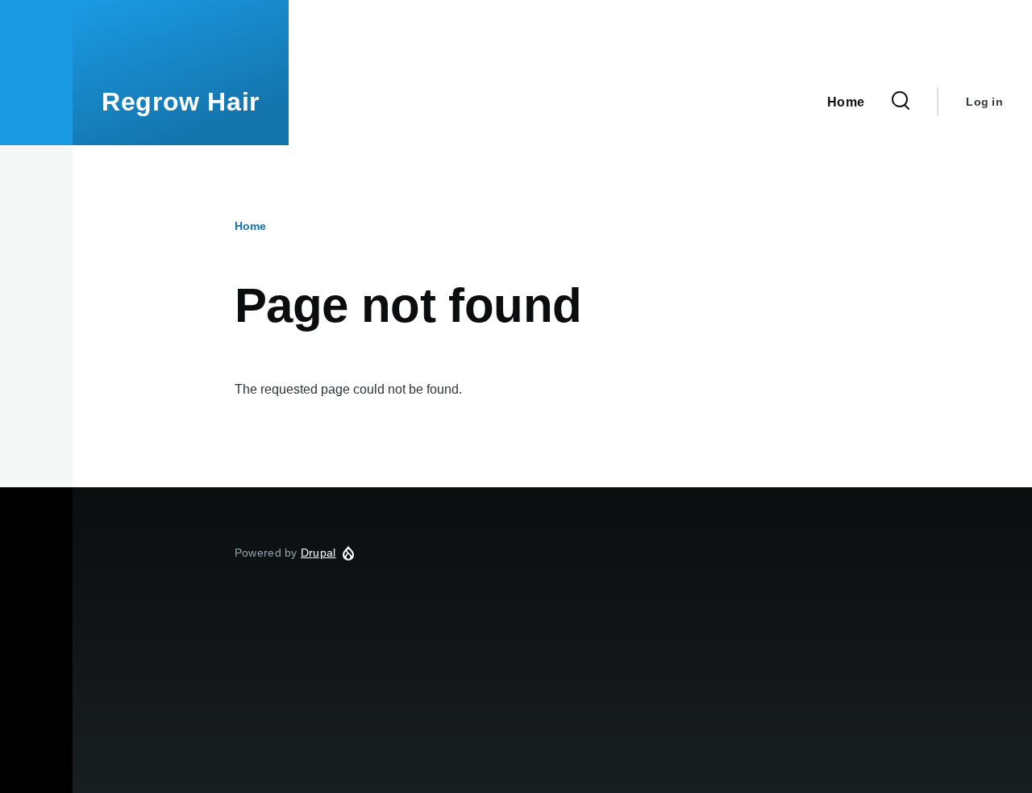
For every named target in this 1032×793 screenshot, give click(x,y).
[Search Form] (900, 101)
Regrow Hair (181, 101)
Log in (984, 101)
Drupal (318, 552)
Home (250, 225)
